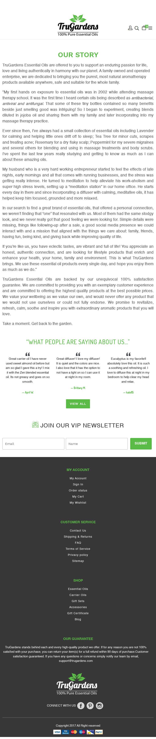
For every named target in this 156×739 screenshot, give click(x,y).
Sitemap (78, 561)
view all (78, 404)
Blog (78, 619)
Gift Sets (78, 601)
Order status (78, 490)
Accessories (78, 607)
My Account (78, 478)
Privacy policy (78, 555)
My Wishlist (78, 502)
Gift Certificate (78, 613)
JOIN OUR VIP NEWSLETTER (81, 426)
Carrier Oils (78, 595)
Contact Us (78, 530)
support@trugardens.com (76, 660)
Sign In (78, 484)
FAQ (78, 542)
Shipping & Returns (78, 536)
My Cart (78, 496)
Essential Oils (78, 589)
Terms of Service (78, 549)
